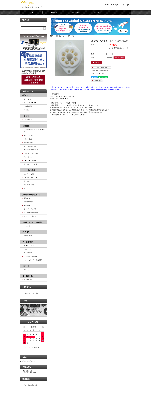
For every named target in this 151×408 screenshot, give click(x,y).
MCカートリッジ (29, 245)
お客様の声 (97, 12)
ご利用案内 (53, 12)
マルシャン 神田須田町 (29, 372)
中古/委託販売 (28, 106)
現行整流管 (27, 205)
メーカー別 (27, 226)
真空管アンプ (28, 236)
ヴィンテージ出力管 (30, 209)
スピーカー (27, 270)
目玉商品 (26, 110)
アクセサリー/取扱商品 (30, 256)
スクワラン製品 (28, 142)
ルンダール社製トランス (32, 174)
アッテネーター (28, 157)
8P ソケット (72, 36)
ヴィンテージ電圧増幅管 (31, 212)
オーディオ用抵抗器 (30, 146)
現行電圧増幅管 (28, 202)
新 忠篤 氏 (28, 279)
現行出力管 (27, 198)
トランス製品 (28, 139)
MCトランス (27, 249)
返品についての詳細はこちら (101, 70)
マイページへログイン (112, 5)
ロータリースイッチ (30, 160)
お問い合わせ (75, 12)
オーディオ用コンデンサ (31, 150)
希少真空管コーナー (30, 102)
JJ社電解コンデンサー (30, 177)
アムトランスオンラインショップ (31, 7)
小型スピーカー (28, 135)
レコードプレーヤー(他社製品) (33, 260)
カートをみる (127, 5)
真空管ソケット (61, 36)
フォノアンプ (28, 253)
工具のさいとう (27, 371)
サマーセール (28, 99)
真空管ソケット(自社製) (31, 164)
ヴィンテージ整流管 (30, 216)
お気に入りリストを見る (31, 293)
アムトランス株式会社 (30, 385)
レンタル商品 (28, 119)
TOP (31, 12)
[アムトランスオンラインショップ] (26, 5)
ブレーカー (27, 188)
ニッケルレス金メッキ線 (31, 153)
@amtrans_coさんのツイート (29, 361)
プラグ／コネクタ (29, 185)
